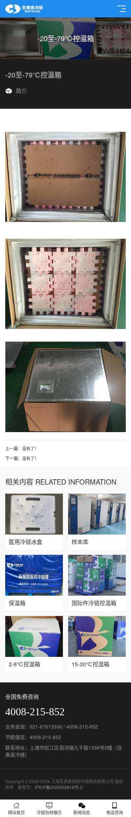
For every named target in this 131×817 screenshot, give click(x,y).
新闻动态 (81, 812)
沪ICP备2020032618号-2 (58, 787)
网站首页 (16, 812)
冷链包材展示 (49, 812)
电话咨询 (114, 812)
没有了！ (30, 448)
